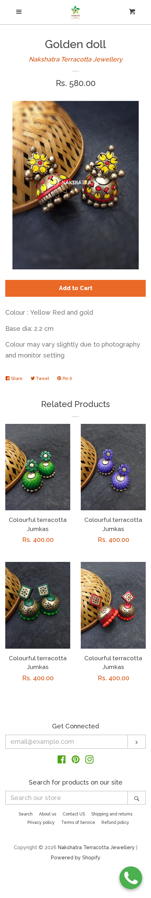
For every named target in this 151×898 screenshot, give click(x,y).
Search (26, 814)
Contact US (74, 814)
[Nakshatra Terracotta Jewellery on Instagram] (89, 760)
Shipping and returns (111, 814)
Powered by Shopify (75, 857)
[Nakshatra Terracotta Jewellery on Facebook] (61, 760)
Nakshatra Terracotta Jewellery (76, 59)
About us (47, 814)
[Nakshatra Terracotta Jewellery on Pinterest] (75, 760)
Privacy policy (41, 822)
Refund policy (115, 822)
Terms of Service (78, 822)
